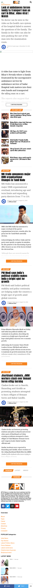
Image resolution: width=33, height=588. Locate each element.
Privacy (3, 528)
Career (3, 521)
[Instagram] (12, 506)
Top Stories (4, 541)
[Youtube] (17, 506)
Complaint (4, 531)
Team (2, 519)
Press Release (6, 545)
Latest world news (7, 548)
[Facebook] (3, 506)
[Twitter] (8, 506)
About (3, 516)
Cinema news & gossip (8, 550)
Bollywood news (6, 552)
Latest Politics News (7, 543)
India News (4, 538)
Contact (3, 524)
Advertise (4, 526)
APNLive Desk (12, 201)
